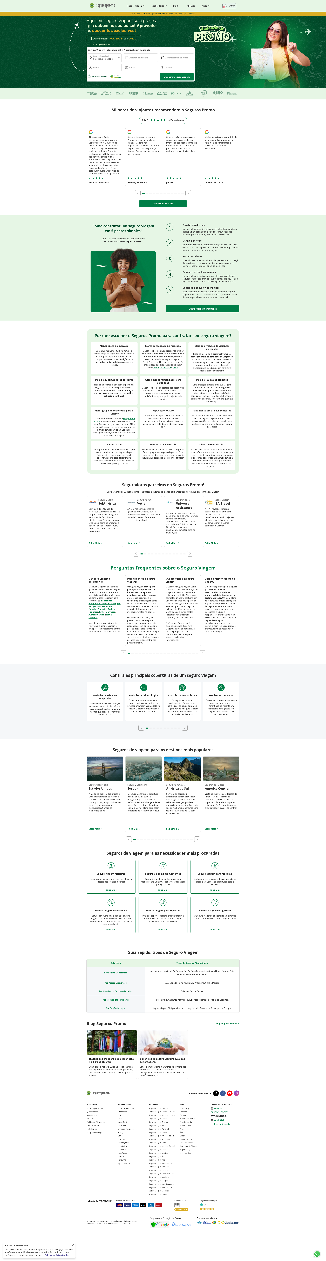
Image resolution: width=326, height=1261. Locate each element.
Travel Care (122, 1149)
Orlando (185, 991)
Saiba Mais (94, 543)
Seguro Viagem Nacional (159, 1166)
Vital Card (121, 1139)
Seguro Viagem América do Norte (162, 1115)
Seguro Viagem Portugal (159, 1129)
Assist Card (122, 1122)
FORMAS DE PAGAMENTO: (99, 1200)
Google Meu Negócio (95, 1132)
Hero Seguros (123, 1142)
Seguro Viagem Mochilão (159, 1191)
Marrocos (110, 612)
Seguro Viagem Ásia (157, 1160)
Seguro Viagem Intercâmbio (160, 1187)
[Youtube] (230, 1093)
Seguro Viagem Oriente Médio (161, 1173)
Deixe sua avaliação (163, 203)
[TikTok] (216, 1093)
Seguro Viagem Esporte (158, 1194)
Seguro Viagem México (158, 1153)
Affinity (120, 1132)
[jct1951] (168, 134)
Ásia (232, 971)
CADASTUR (165, 367)
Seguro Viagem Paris (157, 1125)
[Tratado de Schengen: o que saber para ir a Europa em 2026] (112, 1053)
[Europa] (143, 780)
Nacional (168, 971)
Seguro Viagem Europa (158, 1108)
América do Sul (180, 971)
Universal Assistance (126, 1129)
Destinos (183, 1111)
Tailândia (93, 612)
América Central (195, 971)
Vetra (120, 1115)
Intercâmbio (161, 999)
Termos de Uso (93, 1125)
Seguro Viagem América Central (162, 1146)
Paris (192, 991)
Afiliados (191, 5)
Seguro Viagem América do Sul (161, 1136)
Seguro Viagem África (157, 1156)
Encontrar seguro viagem (177, 77)
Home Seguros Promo (96, 1108)
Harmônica (122, 1146)
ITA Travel (122, 1125)
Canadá (173, 982)
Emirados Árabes (106, 609)
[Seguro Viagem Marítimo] (111, 866)
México (215, 982)
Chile (207, 982)
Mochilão (203, 999)
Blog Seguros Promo (226, 1023)
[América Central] (221, 780)
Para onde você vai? (101, 56)
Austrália (93, 614)
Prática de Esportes (219, 999)
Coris (120, 1118)
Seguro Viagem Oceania (158, 1170)
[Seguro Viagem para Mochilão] (215, 866)
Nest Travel (122, 1153)
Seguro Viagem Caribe (158, 1149)
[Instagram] (236, 1093)
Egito (102, 612)
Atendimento (92, 1115)
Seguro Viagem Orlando (158, 1122)
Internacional (156, 971)
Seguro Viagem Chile (157, 1142)
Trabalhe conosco (94, 1129)
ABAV (156, 367)
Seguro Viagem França (158, 1132)
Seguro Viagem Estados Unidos (162, 1111)
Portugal (182, 982)
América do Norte (212, 971)
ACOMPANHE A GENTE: (199, 1093)
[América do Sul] (182, 780)
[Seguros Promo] (102, 7)
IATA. (175, 367)
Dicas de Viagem (187, 1142)
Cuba (101, 614)
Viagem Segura (186, 1149)
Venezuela (107, 606)
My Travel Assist (124, 1163)
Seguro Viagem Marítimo (159, 1177)
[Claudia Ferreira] (207, 134)
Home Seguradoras (126, 1108)
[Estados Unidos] (105, 780)
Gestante (172, 999)
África (179, 974)
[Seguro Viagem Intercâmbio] (111, 903)
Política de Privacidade (96, 1122)
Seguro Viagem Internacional (160, 1163)
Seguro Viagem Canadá (158, 1118)
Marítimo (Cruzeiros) (188, 999)
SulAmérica (122, 1111)
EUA (167, 982)
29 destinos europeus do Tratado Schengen (104, 602)
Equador (93, 609)
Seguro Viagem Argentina (159, 1139)
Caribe (200, 991)
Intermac (121, 1156)
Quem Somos (92, 1111)
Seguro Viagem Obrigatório (165, 1008)
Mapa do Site (185, 1153)
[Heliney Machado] (129, 134)
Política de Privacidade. (57, 1255)
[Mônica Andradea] (91, 134)
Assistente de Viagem (189, 1146)
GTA (119, 1136)
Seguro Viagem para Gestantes (161, 1184)
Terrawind (122, 1160)
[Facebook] (223, 1093)
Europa (225, 971)
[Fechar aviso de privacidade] (72, 1245)
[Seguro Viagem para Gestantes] (163, 866)
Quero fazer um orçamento (203, 308)
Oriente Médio (200, 974)
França (190, 982)
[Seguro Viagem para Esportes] (163, 903)
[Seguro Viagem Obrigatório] (215, 903)
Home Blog (184, 1108)
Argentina (95, 606)
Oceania (187, 974)
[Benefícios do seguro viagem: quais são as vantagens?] (163, 1053)
